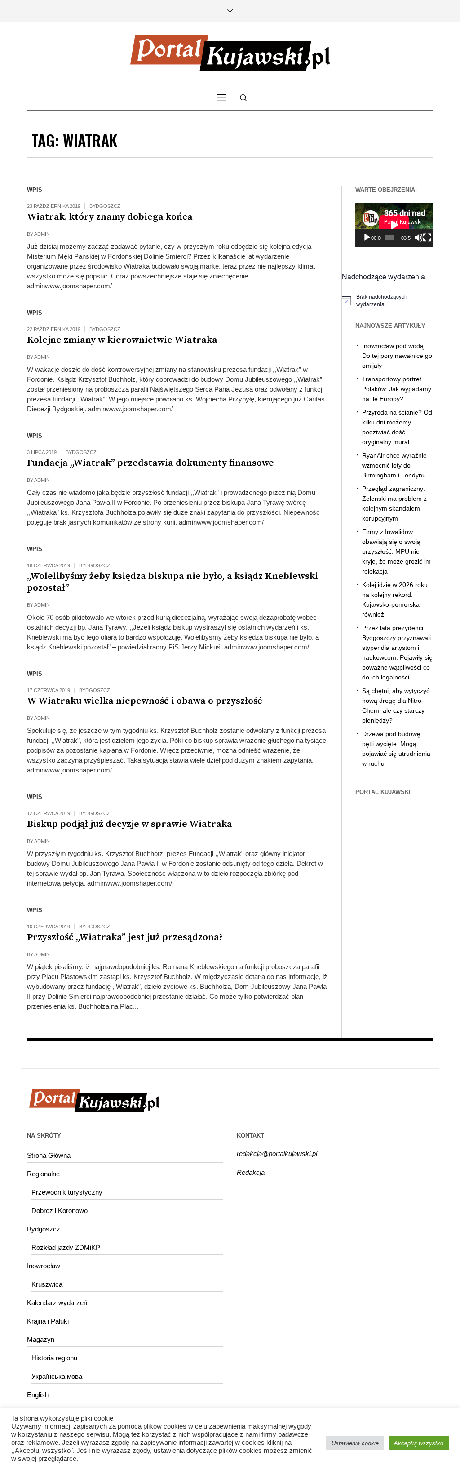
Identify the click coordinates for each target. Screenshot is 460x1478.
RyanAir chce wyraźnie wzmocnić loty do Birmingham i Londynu (394, 465)
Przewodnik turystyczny (66, 1192)
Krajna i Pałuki (48, 1321)
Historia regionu (54, 1358)
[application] (394, 225)
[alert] (387, 300)
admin (42, 234)
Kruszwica (46, 1284)
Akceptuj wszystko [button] (418, 1443)
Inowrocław (43, 1266)
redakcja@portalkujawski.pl (277, 1153)
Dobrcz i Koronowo (59, 1210)
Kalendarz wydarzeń (57, 1302)
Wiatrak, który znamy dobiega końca (110, 217)
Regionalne (43, 1174)
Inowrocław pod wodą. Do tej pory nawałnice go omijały (397, 355)
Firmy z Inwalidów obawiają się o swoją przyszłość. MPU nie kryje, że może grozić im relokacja (396, 551)
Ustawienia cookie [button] (355, 1443)
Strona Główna (49, 1155)
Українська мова (56, 1376)
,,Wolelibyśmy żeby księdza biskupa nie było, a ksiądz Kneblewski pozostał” (172, 582)
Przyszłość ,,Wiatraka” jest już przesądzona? (125, 937)
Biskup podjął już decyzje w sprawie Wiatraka (129, 824)
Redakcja (251, 1172)
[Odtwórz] (367, 237)
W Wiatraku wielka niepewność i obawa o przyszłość (144, 701)
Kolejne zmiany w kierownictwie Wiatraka (122, 340)
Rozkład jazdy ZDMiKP (65, 1247)
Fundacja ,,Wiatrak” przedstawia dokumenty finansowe (150, 463)
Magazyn (40, 1339)
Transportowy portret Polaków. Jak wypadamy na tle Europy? (396, 388)
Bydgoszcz (104, 206)
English (38, 1395)
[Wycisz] (418, 237)
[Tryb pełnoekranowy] (427, 237)
